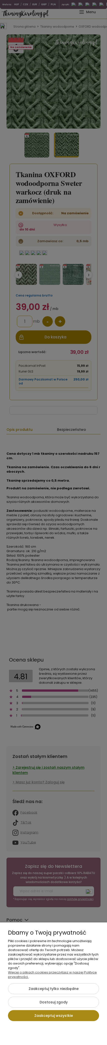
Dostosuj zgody (54, 1002)
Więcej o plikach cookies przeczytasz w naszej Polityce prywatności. (52, 974)
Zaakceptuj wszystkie (53, 1015)
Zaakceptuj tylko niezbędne (54, 988)
